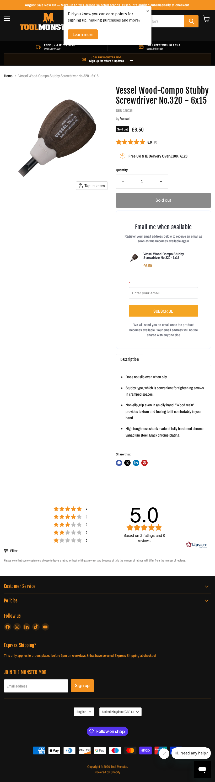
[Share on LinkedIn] (136, 463)
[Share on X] (127, 463)
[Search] (191, 21)
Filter (13, 550)
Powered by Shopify (107, 772)
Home (8, 76)
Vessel (125, 118)
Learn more (83, 34)
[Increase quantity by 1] (161, 182)
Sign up (82, 685)
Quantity (122, 170)
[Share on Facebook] (119, 463)
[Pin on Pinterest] (144, 463)
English (81, 711)
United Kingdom (118, 711)
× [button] (147, 11)
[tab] (129, 359)
